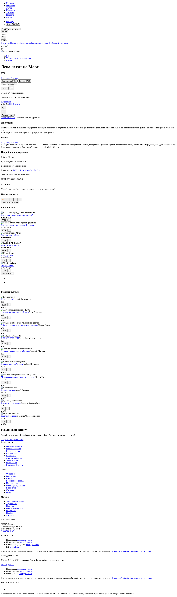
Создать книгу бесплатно (12, 439)
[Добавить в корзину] (11, 87)
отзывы (11, 118)
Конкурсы (10, 10)
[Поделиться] (3, 111)
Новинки (10, 506)
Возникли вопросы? (15, 481)
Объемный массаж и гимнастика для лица (19, 325)
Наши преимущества (15, 485)
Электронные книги (15, 501)
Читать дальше (7, 564)
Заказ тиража (12, 460)
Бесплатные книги (14, 508)
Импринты (15, 43)
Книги (9, 478)
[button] (88, 37)
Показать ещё (7, 274)
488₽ (4, 240)
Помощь (10, 21)
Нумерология (7, 299)
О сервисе (10, 5)
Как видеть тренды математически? (17, 215)
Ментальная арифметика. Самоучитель (18, 377)
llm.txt (8, 492)
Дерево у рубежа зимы (11, 403)
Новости (10, 15)
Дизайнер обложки (14, 458)
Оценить (16, 104)
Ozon (31, 170)
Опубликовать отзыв (10, 202)
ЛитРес (37, 170)
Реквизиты (11, 488)
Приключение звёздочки (12, 364)
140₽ (4, 396)
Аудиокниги (11, 504)
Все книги (5, 43)
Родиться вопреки (9, 416)
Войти (4, 32)
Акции (9, 17)
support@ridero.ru (24, 540)
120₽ (4, 250)
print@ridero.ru (26, 542)
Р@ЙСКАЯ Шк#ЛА (10, 245)
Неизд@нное (7, 255)
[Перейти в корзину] (6, 47)
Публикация (11, 463)
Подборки (52, 43)
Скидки (45, 43)
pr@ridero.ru (15, 547)
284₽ (4, 220)
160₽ (4, 305)
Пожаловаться (7, 115)
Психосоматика (8, 390)
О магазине (11, 476)
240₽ (4, 331)
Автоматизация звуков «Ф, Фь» (15, 312)
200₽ (4, 271)
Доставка (10, 515)
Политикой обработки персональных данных (132, 551)
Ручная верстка (13, 451)
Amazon (25, 170)
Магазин (10, 3)
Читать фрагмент (9, 84)
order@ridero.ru (32, 544)
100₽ (4, 357)
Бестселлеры (25, 43)
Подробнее (6, 102)
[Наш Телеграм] (7, 589)
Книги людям (63, 43)
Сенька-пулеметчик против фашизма (17, 225)
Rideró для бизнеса (14, 465)
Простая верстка (13, 449)
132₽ (4, 230)
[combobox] (88, 34)
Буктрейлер (11, 453)
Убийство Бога (7, 265)
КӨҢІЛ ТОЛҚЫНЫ (10, 338)
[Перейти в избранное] (2, 47)
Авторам (10, 12)
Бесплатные (36, 43)
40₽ (3, 261)
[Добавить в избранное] (3, 107)
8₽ (3, 409)
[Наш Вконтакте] (7, 587)
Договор (10, 490)
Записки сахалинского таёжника (15, 351)
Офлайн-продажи (14, 446)
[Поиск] (3, 38)
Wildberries (17, 170)
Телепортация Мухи (10, 235)
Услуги (9, 8)
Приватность (12, 483)
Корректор (11, 456)
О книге (4, 118)
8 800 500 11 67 (7, 531)
